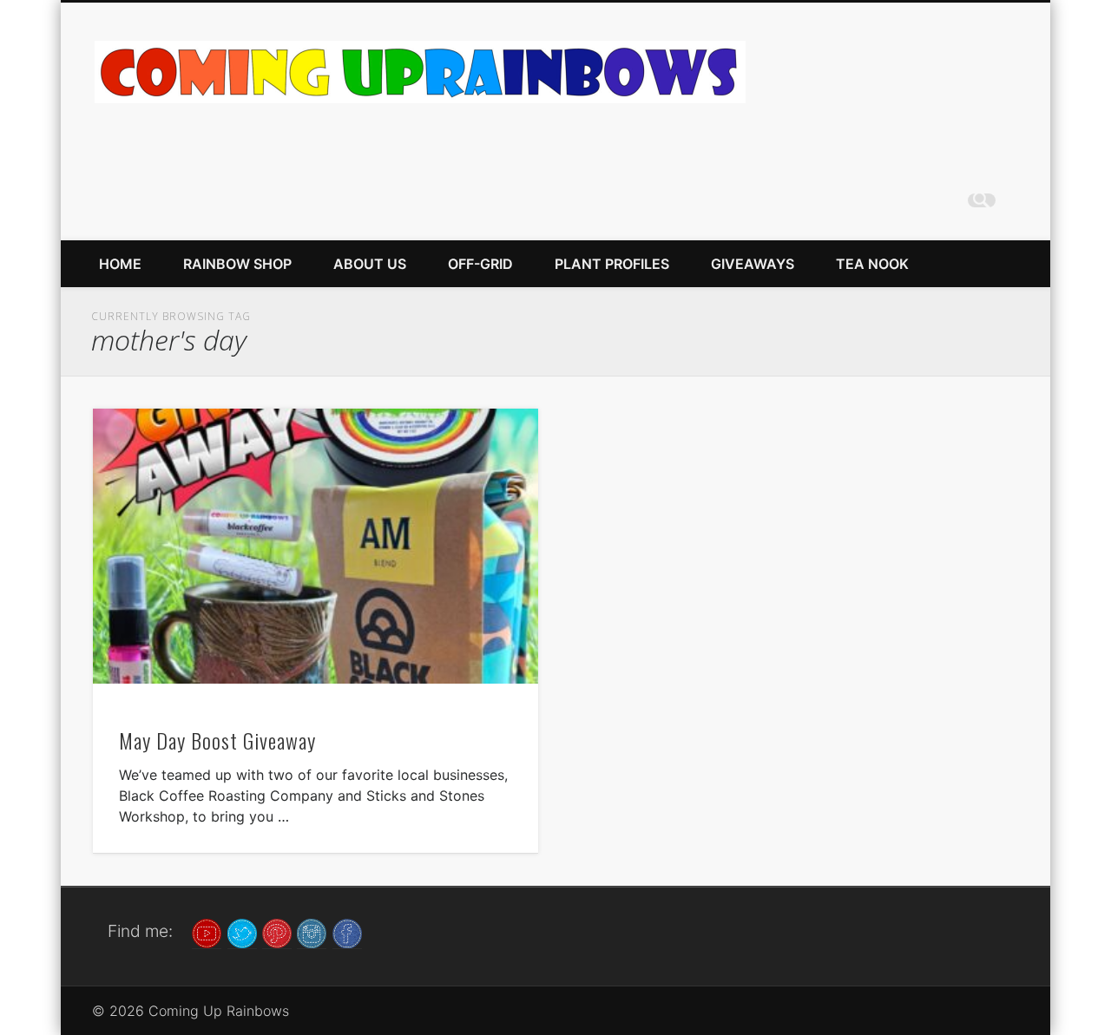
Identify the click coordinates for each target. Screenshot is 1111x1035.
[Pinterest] (277, 931)
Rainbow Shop (237, 263)
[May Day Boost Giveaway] (315, 546)
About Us (369, 263)
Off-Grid (480, 263)
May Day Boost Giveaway (217, 740)
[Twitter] (242, 931)
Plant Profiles (612, 263)
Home (120, 263)
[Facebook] (347, 931)
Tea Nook (872, 263)
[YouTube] (206, 931)
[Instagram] (311, 931)
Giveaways (752, 263)
